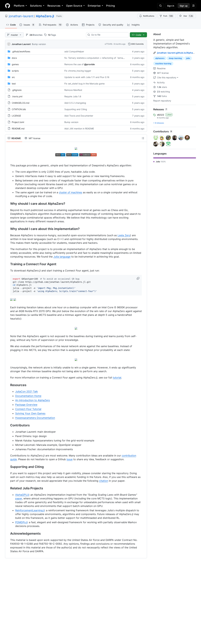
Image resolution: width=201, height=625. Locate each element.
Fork (168, 16)
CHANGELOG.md (20, 103)
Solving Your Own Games (30, 413)
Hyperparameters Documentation (35, 417)
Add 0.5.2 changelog (75, 103)
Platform (19, 5)
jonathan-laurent (21, 16)
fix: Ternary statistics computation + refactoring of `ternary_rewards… (100, 58)
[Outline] (143, 138)
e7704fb (108, 44)
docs (14, 58)
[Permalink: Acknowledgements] (8, 533)
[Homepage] (7, 5)
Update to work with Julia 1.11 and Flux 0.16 (86, 77)
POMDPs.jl (21, 522)
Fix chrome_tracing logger (77, 70)
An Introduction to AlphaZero (32, 400)
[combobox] (108, 34)
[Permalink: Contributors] (8, 425)
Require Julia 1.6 (72, 96)
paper (18, 498)
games (15, 64)
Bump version (39, 44)
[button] (138, 278)
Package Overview (26, 404)
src (13, 77)
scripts (15, 70)
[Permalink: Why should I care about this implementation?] (8, 229)
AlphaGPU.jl (22, 494)
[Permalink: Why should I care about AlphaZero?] (8, 204)
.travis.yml (17, 96)
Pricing (110, 5)
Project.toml (18, 122)
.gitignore (17, 90)
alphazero (159, 58)
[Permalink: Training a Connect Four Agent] (8, 264)
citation (103, 480)
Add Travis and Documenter (78, 115)
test (14, 83)
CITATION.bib (19, 109)
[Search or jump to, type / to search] (160, 5)
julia (188, 58)
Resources (53, 5)
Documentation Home (28, 395)
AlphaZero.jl (45, 16)
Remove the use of (74, 64)
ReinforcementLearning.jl (30, 510)
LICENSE (16, 115)
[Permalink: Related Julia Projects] (8, 488)
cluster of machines (70, 192)
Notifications (148, 16)
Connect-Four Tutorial (28, 409)
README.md (18, 128)
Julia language (62, 256)
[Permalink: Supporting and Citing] (8, 467)
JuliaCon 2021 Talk (26, 391)
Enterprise (94, 5)
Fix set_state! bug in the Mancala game (84, 83)
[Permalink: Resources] (8, 385)
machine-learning (163, 63)
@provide (89, 64)
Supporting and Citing (75, 109)
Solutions (36, 5)
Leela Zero (124, 235)
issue (70, 459)
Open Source (74, 5)
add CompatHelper (74, 51)
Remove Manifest (73, 90)
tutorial (117, 377)
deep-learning (175, 58)
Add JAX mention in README (79, 128)
